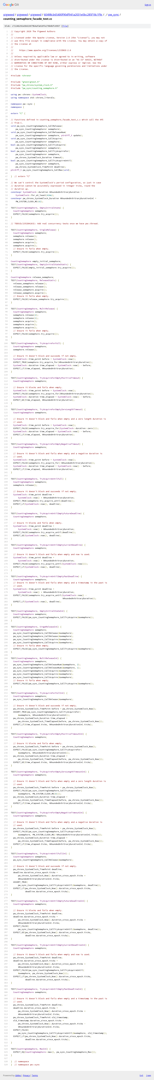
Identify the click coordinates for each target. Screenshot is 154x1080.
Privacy (26, 1075)
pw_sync (113, 14)
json (148, 1075)
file (65, 26)
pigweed (8, 14)
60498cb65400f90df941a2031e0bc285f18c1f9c (73, 14)
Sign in (148, 4)
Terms (35, 1075)
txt (141, 1075)
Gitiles (18, 1075)
